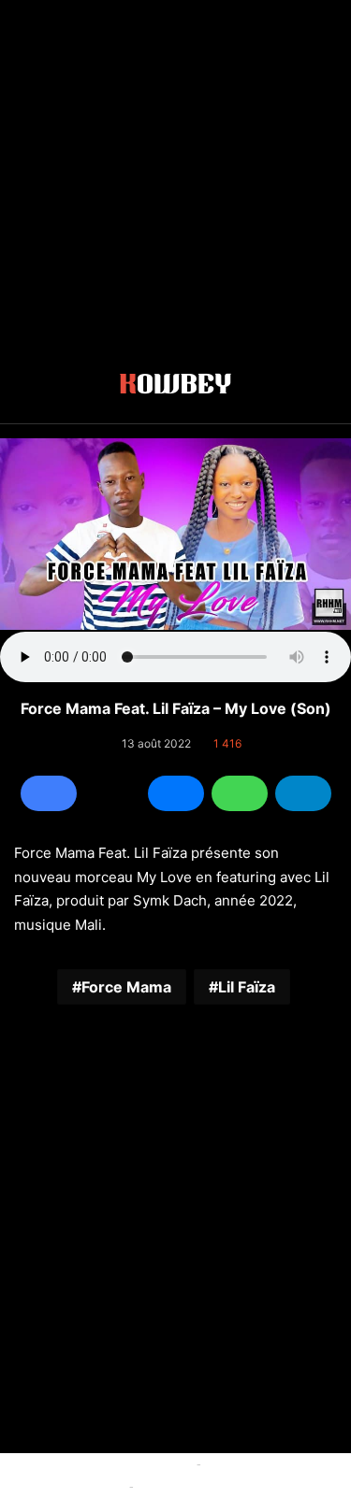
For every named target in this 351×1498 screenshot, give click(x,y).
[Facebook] (49, 793)
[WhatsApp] (240, 793)
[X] (112, 793)
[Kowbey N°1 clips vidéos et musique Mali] (175, 387)
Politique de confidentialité (215, 1485)
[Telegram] (303, 793)
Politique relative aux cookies (107, 1463)
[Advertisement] (175, 175)
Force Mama (126, 986)
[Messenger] (176, 793)
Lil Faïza (246, 986)
